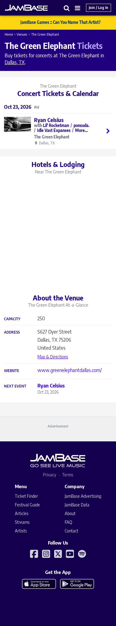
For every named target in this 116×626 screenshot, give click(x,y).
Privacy (49, 474)
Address (12, 332)
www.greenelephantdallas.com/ (69, 370)
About (70, 513)
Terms (67, 474)
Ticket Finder (26, 496)
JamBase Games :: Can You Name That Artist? (60, 22)
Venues (22, 34)
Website (11, 371)
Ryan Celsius (49, 119)
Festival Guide (27, 504)
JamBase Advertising (83, 496)
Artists (21, 530)
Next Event (15, 386)
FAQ (68, 522)
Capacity (12, 319)
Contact (71, 530)
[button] (66, 8)
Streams (22, 522)
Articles (21, 513)
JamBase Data (77, 504)
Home (9, 34)
